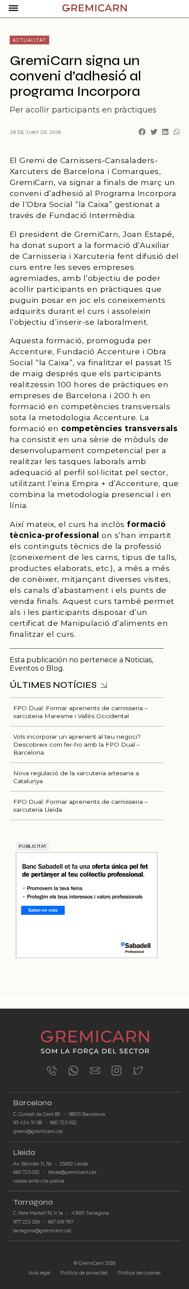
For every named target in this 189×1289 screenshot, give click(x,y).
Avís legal (40, 1273)
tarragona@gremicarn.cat (42, 1231)
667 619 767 (60, 1222)
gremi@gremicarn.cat (38, 1131)
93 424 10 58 (27, 1123)
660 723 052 (63, 1123)
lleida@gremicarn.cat (72, 1172)
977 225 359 (26, 1222)
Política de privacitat (84, 1273)
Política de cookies (139, 1273)
